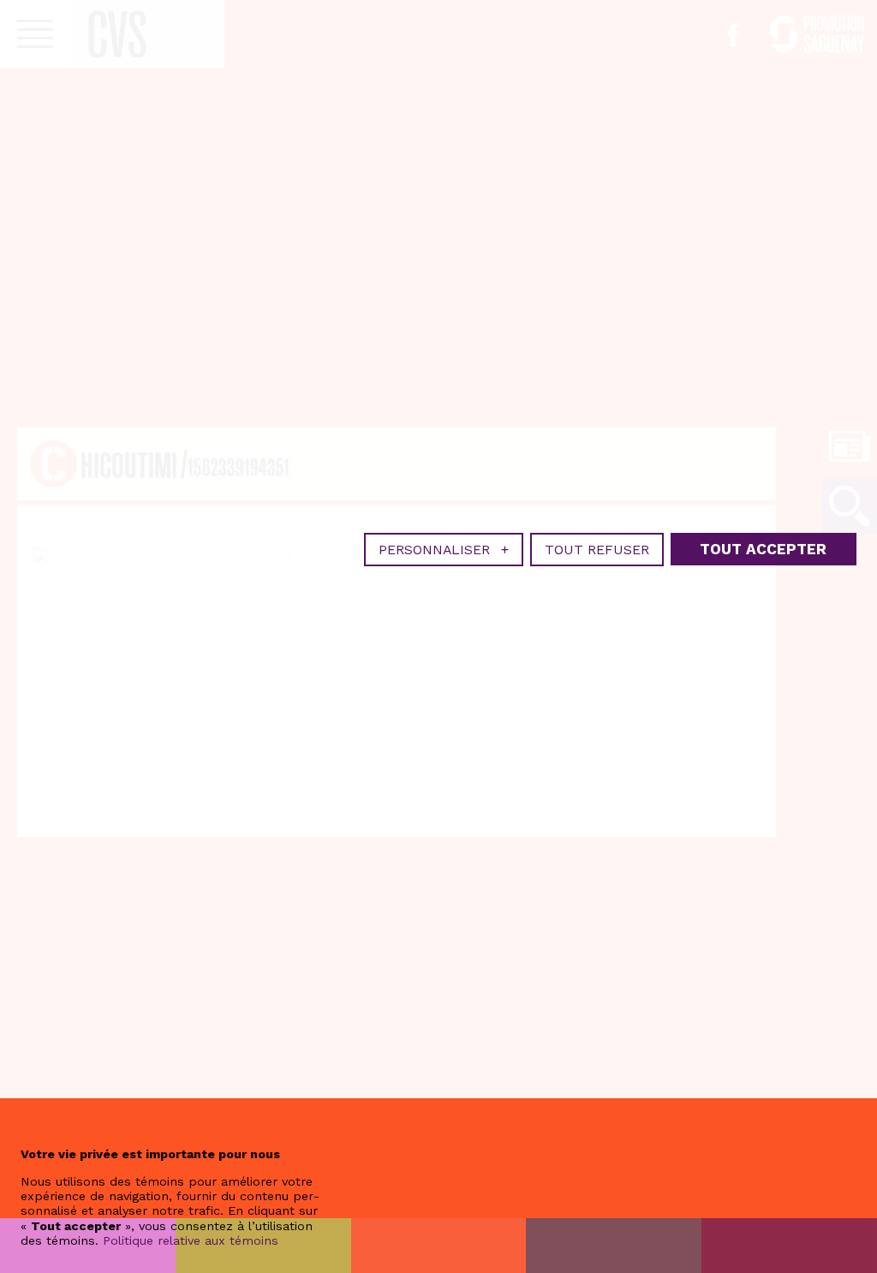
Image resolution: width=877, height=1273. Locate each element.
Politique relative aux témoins (190, 1240)
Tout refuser (597, 549)
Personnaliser (444, 549)
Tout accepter (763, 549)
